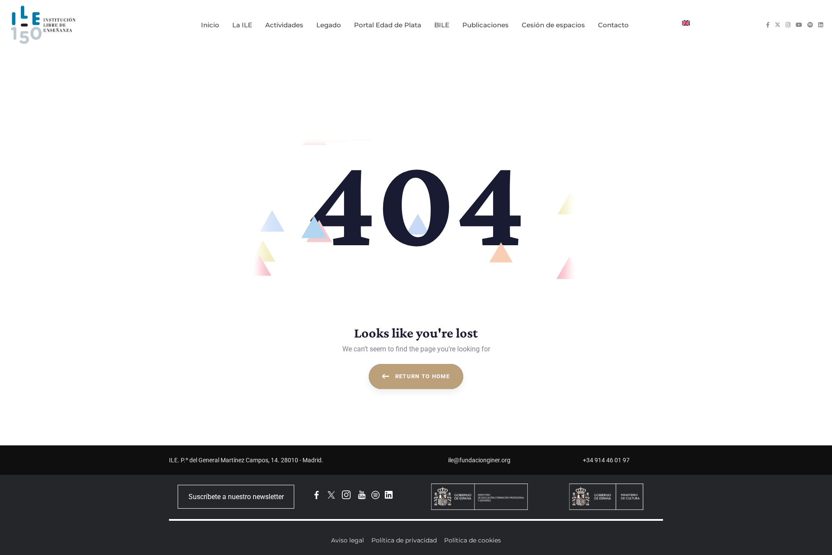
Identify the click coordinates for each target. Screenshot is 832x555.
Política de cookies (472, 540)
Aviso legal (347, 540)
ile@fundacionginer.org (479, 460)
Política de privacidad (404, 540)
